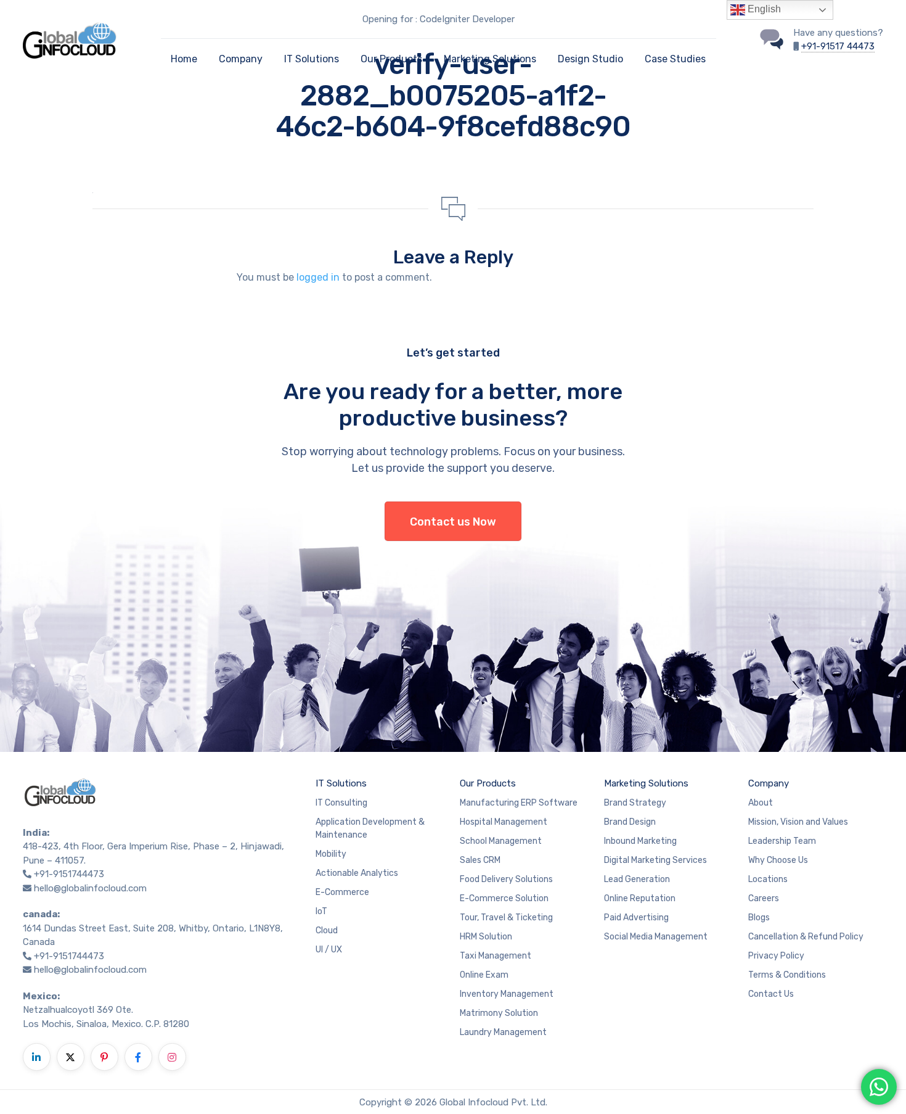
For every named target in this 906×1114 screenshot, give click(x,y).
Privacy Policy (776, 956)
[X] (70, 1057)
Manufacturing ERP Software (518, 803)
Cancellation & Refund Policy (805, 936)
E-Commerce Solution (504, 898)
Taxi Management (495, 956)
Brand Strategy (635, 803)
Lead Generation (637, 879)
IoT (321, 911)
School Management (501, 841)
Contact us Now (453, 522)
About (760, 803)
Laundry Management (503, 1032)
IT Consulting (341, 803)
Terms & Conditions (787, 975)
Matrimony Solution (499, 1013)
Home (184, 59)
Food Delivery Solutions (506, 879)
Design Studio (590, 59)
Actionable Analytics (357, 873)
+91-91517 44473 (838, 46)
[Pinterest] (104, 1057)
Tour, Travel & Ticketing (506, 917)
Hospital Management (503, 822)
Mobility (331, 854)
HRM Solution (486, 936)
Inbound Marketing (640, 841)
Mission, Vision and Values (798, 822)
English (763, 9)
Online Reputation (639, 898)
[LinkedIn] (37, 1057)
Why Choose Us (778, 860)
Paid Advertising (636, 917)
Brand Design (630, 822)
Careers (763, 898)
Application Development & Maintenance (370, 828)
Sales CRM (480, 860)
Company (241, 59)
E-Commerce (342, 892)
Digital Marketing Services (655, 860)
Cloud (327, 930)
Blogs (759, 917)
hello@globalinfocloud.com (90, 888)
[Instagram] (172, 1057)
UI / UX (329, 949)
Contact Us (771, 994)
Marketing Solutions (490, 59)
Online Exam (484, 975)
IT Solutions (311, 59)
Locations (768, 879)
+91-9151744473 (69, 874)
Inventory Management (506, 994)
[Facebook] (138, 1057)
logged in (318, 277)
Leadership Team (782, 841)
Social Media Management (656, 936)
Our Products (391, 59)
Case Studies (675, 59)
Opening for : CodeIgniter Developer (438, 19)
